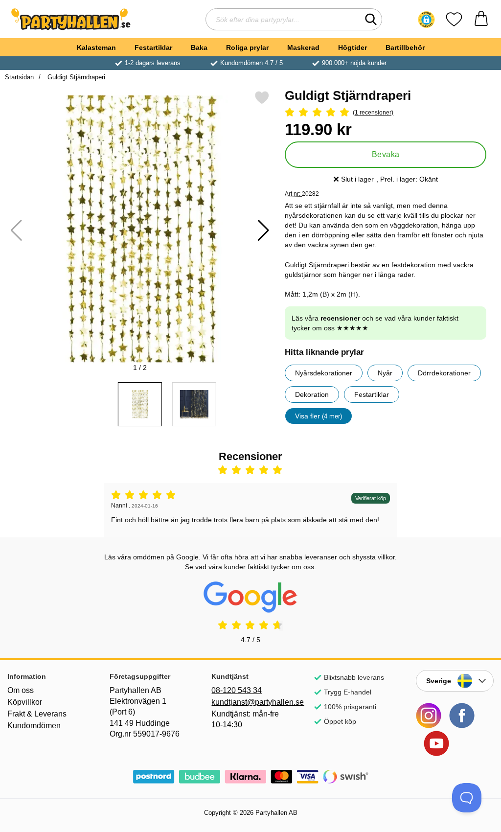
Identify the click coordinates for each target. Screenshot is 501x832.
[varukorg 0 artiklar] (481, 19)
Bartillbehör (405, 47)
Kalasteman (96, 47)
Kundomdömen (34, 725)
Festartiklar (153, 47)
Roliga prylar (247, 47)
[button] (426, 19)
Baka (199, 47)
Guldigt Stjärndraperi (75, 77)
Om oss (20, 690)
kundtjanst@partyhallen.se (250, 702)
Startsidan (19, 77)
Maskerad (303, 47)
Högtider (352, 47)
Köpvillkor (24, 702)
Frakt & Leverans (37, 714)
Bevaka (386, 154)
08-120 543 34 (236, 690)
